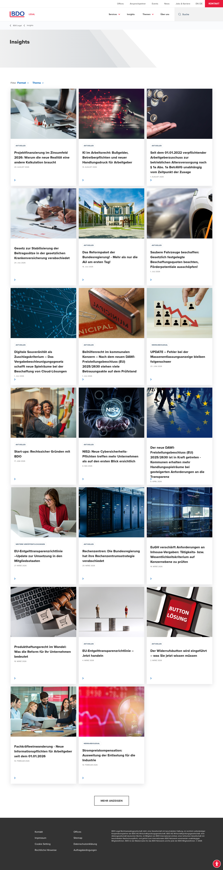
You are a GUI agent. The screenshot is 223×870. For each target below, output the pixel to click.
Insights (131, 14)
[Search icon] (179, 14)
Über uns (164, 14)
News (167, 3)
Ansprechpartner (138, 3)
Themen (146, 14)
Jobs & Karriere (183, 3)
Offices (120, 3)
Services (113, 14)
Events (155, 3)
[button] (214, 3)
